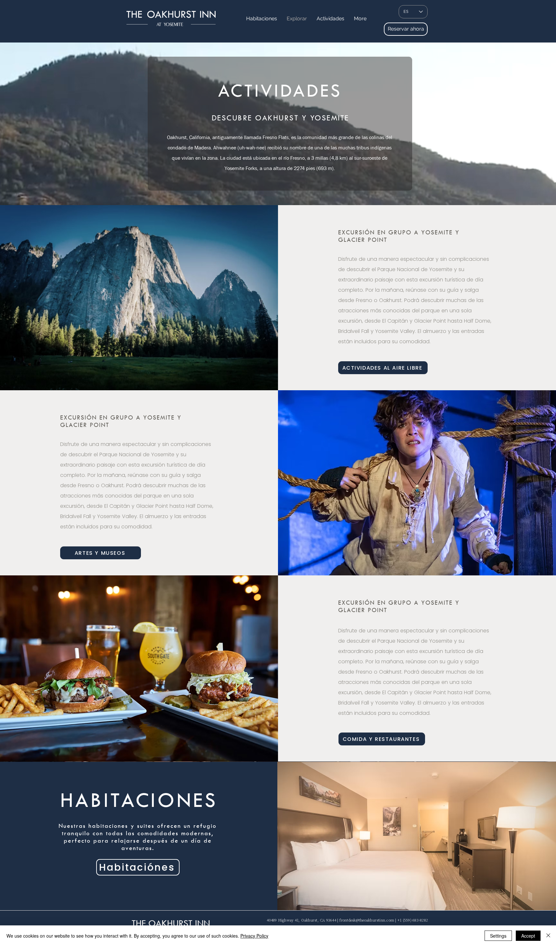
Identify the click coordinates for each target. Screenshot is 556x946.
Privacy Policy (254, 935)
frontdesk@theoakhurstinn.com (366, 920)
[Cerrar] (548, 936)
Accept (528, 935)
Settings (498, 935)
